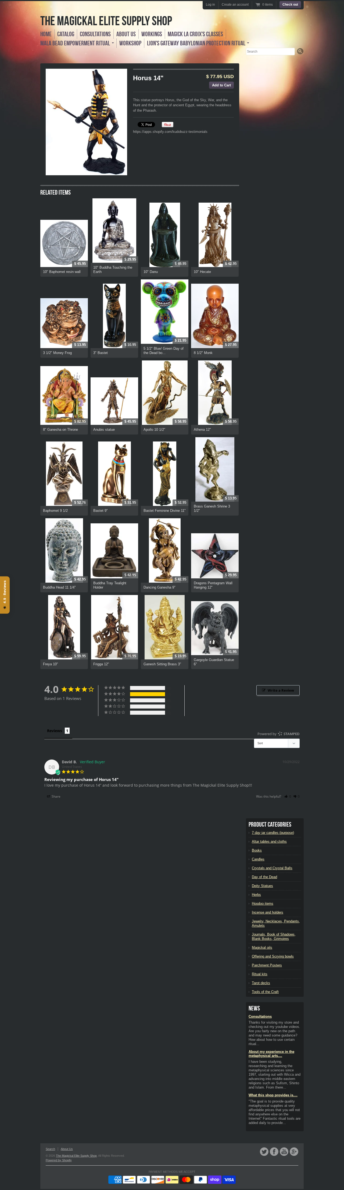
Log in (210, 4)
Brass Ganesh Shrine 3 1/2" (212, 508)
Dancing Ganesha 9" (159, 587)
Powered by (278, 733)
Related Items (55, 192)
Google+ (294, 1151)
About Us (126, 34)
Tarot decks (261, 983)
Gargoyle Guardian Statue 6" (214, 662)
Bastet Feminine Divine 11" (165, 511)
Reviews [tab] (54, 730)
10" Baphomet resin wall (62, 272)
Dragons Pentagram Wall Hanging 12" (213, 585)
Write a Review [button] (281, 690)
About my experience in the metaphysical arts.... (271, 1054)
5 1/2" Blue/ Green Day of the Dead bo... (164, 350)
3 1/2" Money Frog (57, 353)
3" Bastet (100, 353)
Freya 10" (50, 664)
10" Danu (151, 272)
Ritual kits (259, 974)
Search (50, 1149)
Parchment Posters (267, 965)
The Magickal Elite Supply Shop (106, 21)
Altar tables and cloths (269, 841)
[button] (288, 796)
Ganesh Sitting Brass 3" (162, 664)
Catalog (65, 34)
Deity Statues (262, 886)
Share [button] (55, 796)
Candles (258, 859)
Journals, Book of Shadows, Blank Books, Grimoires (274, 936)
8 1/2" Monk (203, 353)
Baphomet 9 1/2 (55, 511)
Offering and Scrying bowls (273, 956)
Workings (151, 34)
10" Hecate (202, 272)
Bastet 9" (100, 511)
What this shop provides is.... (273, 1095)
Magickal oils (262, 948)
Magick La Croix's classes (195, 34)
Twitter (264, 1151)
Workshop (130, 43)
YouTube (284, 1151)
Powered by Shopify (59, 1160)
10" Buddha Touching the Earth (112, 269)
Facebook (274, 1151)
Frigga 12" (101, 664)
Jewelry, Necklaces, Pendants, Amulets (276, 923)
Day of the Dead (264, 877)
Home (46, 34)
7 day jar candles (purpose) (273, 833)
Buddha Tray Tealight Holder (109, 585)
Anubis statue (104, 430)
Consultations (95, 34)
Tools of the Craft (265, 992)
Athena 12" (202, 430)
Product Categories (270, 824)
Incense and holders (267, 912)
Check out (290, 4)
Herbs (256, 895)
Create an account (235, 4)
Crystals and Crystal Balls (272, 868)
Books (257, 850)
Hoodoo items (262, 903)
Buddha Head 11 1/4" (59, 587)
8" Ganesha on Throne (60, 430)
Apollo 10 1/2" (154, 430)
